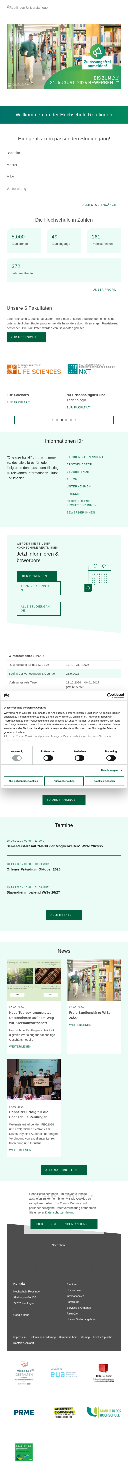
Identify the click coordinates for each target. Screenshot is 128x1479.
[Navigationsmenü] (117, 10)
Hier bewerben (34, 576)
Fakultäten (73, 1313)
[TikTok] (49, 1265)
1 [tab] (53, 420)
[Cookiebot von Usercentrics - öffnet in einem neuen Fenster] (109, 695)
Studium (71, 1284)
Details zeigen (109, 770)
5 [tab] (71, 420)
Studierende (78, 471)
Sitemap (85, 1337)
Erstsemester (79, 464)
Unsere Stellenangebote (81, 1319)
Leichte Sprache (102, 1337)
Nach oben (58, 1245)
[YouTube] (92, 1265)
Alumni (72, 479)
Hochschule (74, 1290)
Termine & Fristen (35, 588)
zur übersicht (23, 337)
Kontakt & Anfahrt (23, 1343)
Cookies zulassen (104, 780)
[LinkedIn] (64, 1265)
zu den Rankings (61, 799)
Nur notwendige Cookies (23, 780)
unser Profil (104, 289)
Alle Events (61, 914)
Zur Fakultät (18, 402)
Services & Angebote (79, 1307)
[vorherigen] (11, 420)
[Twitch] (78, 1265)
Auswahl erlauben (64, 780)
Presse (73, 493)
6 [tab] (75, 420)
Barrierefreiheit (67, 1337)
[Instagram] (35, 1265)
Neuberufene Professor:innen (82, 503)
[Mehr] (119, 844)
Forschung (73, 1301)
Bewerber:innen (81, 512)
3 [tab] (62, 420)
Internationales (75, 1296)
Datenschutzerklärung (17, 740)
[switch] (48, 758)
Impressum (19, 1337)
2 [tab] (57, 420)
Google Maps (21, 1315)
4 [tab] (66, 420)
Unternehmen (79, 486)
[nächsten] (117, 420)
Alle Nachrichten (61, 1170)
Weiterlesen (20, 1046)
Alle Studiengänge (99, 204)
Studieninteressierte (86, 457)
